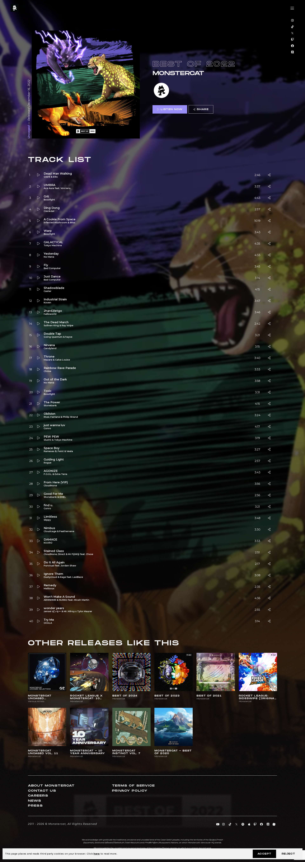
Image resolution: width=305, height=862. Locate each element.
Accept (264, 853)
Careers (38, 795)
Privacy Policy (130, 790)
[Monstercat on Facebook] (292, 46)
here (97, 853)
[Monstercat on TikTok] (292, 27)
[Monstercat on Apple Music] (249, 824)
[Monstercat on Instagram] (292, 20)
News (34, 800)
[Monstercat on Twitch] (292, 39)
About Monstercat (51, 785)
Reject (288, 853)
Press (35, 805)
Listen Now (171, 109)
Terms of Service (133, 785)
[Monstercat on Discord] (292, 52)
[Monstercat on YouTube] (218, 824)
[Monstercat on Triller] (274, 824)
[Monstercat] (161, 90)
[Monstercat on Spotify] (243, 824)
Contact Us (42, 790)
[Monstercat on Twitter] (292, 33)
